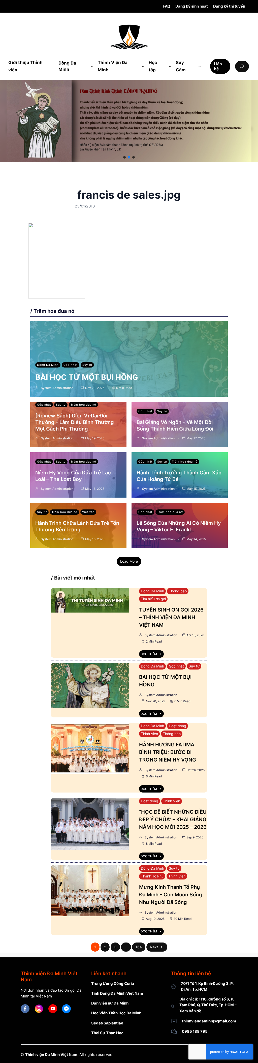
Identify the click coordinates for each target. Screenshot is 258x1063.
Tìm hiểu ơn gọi (153, 599)
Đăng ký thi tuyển (229, 6)
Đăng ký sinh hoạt (191, 6)
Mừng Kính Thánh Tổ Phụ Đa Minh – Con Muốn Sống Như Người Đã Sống (170, 894)
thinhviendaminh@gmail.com (209, 1021)
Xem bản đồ (190, 1011)
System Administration (57, 388)
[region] (129, 121)
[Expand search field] (242, 66)
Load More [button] (129, 561)
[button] (124, 157)
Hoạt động (177, 726)
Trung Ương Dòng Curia (112, 983)
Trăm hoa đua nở (83, 404)
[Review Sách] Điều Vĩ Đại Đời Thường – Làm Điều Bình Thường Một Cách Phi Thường (74, 422)
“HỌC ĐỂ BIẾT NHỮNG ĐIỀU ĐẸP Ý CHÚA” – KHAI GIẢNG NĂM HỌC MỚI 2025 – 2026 (173, 819)
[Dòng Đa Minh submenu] (92, 66)
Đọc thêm (149, 654)
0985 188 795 (195, 1031)
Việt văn (88, 512)
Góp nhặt (70, 365)
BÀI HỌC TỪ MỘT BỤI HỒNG (86, 377)
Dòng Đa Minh (48, 365)
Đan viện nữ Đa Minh (109, 1003)
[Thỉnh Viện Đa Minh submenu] (143, 66)
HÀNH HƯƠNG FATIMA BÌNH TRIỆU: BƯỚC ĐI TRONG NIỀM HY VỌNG (167, 752)
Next (154, 947)
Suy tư (87, 365)
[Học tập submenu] (170, 66)
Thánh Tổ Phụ (152, 876)
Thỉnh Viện (149, 734)
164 (139, 947)
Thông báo (178, 591)
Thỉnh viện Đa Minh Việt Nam (51, 1054)
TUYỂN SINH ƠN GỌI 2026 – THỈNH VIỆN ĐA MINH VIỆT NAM (171, 617)
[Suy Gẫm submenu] (199, 66)
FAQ (166, 6)
